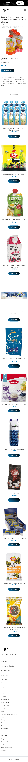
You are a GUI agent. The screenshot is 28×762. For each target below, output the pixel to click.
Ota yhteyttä (4, 742)
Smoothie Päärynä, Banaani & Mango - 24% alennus (14, 220)
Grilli (2, 682)
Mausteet (3, 708)
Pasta (2, 717)
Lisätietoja (7, 70)
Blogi (2, 739)
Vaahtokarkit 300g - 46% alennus (14, 494)
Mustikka (8, 60)
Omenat (21, 58)
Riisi (2, 723)
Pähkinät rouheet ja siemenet (9, 714)
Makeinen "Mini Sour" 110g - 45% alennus (14, 174)
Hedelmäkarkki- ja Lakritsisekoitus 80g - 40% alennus (14, 628)
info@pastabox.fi (5, 670)
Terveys (3, 726)
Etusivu (3, 24)
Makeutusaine (5, 702)
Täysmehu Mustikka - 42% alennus (14, 449)
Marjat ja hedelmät (13, 58)
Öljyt (2, 711)
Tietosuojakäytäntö (6, 747)
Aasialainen (4, 679)
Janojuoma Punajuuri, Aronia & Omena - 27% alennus (14, 266)
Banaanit (3, 60)
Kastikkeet (4, 688)
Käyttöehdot (4, 745)
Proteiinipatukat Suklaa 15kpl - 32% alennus (14, 538)
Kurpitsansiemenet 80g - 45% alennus (14, 583)
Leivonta (3, 696)
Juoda (3, 685)
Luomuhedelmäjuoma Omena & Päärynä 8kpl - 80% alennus (14, 129)
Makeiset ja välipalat (6, 699)
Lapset (3, 691)
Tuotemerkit (4, 728)
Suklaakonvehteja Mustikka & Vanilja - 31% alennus (14, 359)
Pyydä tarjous (20, 3)
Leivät (2, 693)
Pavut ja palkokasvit (6, 720)
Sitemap (3, 750)
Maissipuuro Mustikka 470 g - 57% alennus (14, 404)
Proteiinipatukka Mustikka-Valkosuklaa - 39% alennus (14, 312)
